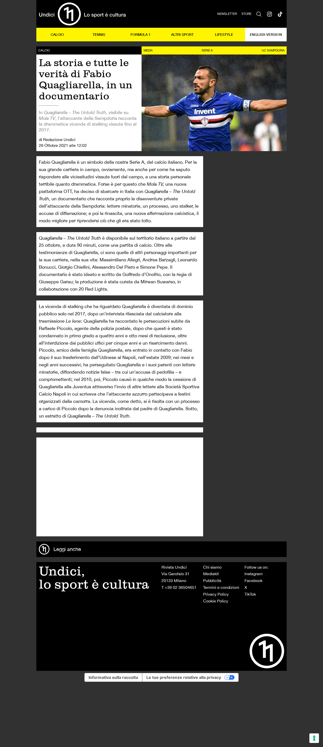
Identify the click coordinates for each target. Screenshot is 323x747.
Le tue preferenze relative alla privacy (183, 677)
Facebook (253, 580)
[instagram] (269, 14)
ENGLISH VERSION (266, 34)
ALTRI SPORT (182, 34)
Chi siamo (212, 567)
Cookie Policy (215, 601)
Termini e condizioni (221, 587)
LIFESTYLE (224, 34)
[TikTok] (280, 14)
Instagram (254, 573)
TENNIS (99, 34)
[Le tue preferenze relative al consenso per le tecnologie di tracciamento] (314, 738)
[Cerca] (259, 14)
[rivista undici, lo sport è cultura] (82, 14)
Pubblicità (212, 580)
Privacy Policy (216, 594)
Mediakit (211, 573)
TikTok (250, 594)
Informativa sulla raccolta (113, 677)
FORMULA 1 (140, 34)
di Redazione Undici (57, 139)
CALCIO (57, 34)
